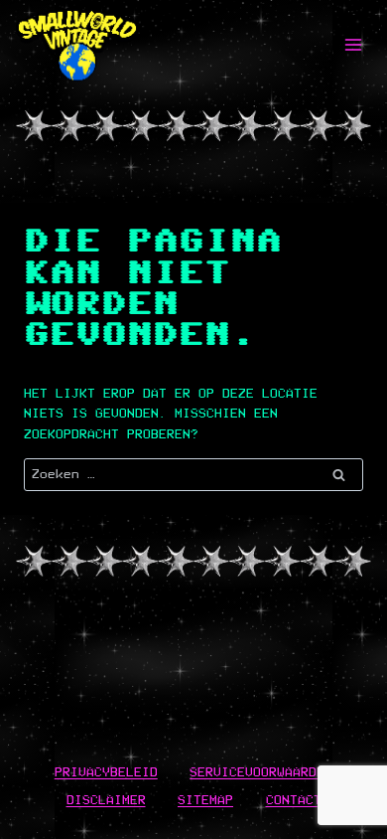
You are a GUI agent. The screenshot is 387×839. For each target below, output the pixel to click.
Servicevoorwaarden (261, 771)
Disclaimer (106, 799)
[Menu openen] (352, 44)
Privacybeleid (106, 771)
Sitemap (205, 799)
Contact (294, 799)
